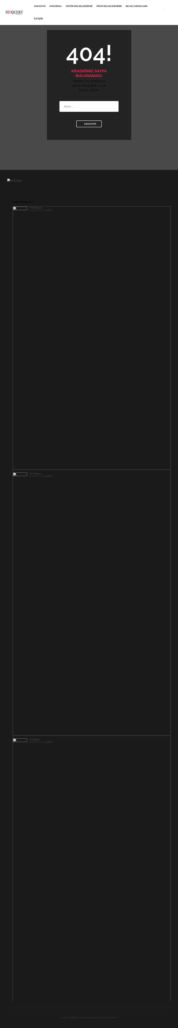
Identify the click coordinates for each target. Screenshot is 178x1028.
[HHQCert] (15, 12)
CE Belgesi (34, 739)
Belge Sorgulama (137, 6)
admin (49, 210)
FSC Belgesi (35, 473)
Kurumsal (56, 6)
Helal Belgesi (35, 207)
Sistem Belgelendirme (79, 6)
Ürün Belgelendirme (109, 6)
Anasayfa (40, 6)
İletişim (38, 19)
